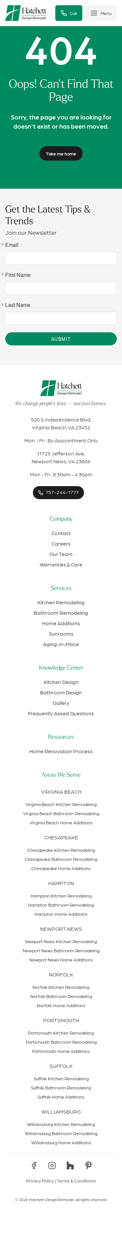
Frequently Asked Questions (61, 713)
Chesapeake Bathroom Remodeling (61, 859)
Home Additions (61, 623)
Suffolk (61, 1066)
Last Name (17, 305)
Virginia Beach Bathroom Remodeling (61, 813)
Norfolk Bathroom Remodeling (61, 996)
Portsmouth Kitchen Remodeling (61, 1032)
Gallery (61, 703)
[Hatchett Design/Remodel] (26, 13)
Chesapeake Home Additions (61, 868)
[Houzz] (70, 1165)
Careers (61, 543)
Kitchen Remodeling (61, 602)
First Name (18, 274)
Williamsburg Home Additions (61, 1142)
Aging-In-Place (61, 644)
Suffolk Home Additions (61, 1096)
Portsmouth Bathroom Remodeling (61, 1041)
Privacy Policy (40, 1180)
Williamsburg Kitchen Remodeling (61, 1124)
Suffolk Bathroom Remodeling (61, 1087)
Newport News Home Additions (61, 959)
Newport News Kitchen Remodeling (61, 941)
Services (61, 589)
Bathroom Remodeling (61, 613)
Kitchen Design (61, 682)
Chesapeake (61, 837)
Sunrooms (61, 633)
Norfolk (61, 974)
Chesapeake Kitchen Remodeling (61, 849)
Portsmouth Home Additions (61, 1051)
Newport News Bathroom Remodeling (61, 950)
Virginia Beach (61, 791)
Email (12, 244)
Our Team (61, 554)
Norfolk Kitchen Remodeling (61, 987)
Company (61, 519)
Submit (61, 339)
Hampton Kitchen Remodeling (61, 895)
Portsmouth (61, 1020)
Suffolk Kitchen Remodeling (61, 1078)
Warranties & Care (61, 564)
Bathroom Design (61, 692)
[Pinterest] (88, 1165)
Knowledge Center (61, 668)
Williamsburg (61, 1111)
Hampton (61, 883)
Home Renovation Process (61, 751)
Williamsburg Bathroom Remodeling (61, 1133)
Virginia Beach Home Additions (61, 822)
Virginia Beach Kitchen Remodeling (61, 804)
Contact (61, 533)
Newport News (61, 929)
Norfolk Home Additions (61, 1005)
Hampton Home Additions (61, 913)
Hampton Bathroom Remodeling (61, 904)
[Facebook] (34, 1165)
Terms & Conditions (76, 1180)
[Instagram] (52, 1165)
